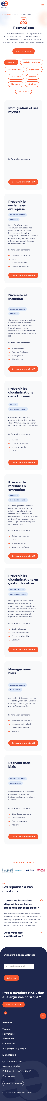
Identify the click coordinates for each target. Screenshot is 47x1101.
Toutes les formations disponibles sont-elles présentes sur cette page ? (21, 904)
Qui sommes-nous (12, 1061)
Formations (8, 1034)
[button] (43, 4)
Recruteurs (23, 91)
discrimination (14, 69)
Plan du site (8, 1076)
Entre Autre (6, 14)
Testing (6, 1029)
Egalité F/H (34, 69)
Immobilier (16, 77)
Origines (32, 84)
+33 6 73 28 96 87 (13, 1083)
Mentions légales (11, 1066)
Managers (15, 84)
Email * (7, 963)
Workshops (8, 1038)
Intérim (32, 77)
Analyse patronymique (14, 1048)
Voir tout (11, 62)
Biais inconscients (31, 62)
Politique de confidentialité (16, 1071)
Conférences (9, 1043)
